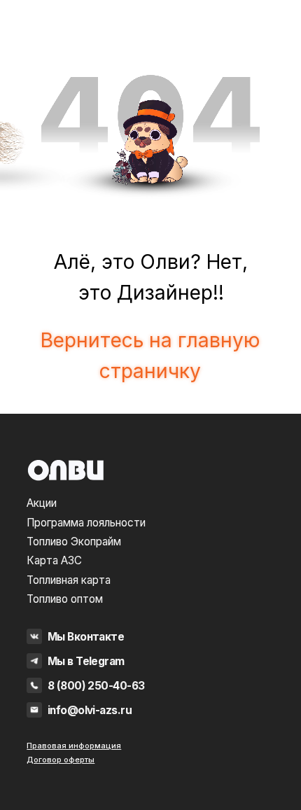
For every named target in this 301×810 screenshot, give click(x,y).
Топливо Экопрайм (74, 541)
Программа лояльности (86, 522)
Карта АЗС (54, 560)
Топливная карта (69, 580)
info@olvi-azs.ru (90, 710)
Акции (42, 503)
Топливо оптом (65, 599)
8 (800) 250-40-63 (96, 685)
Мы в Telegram (86, 661)
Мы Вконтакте (86, 636)
